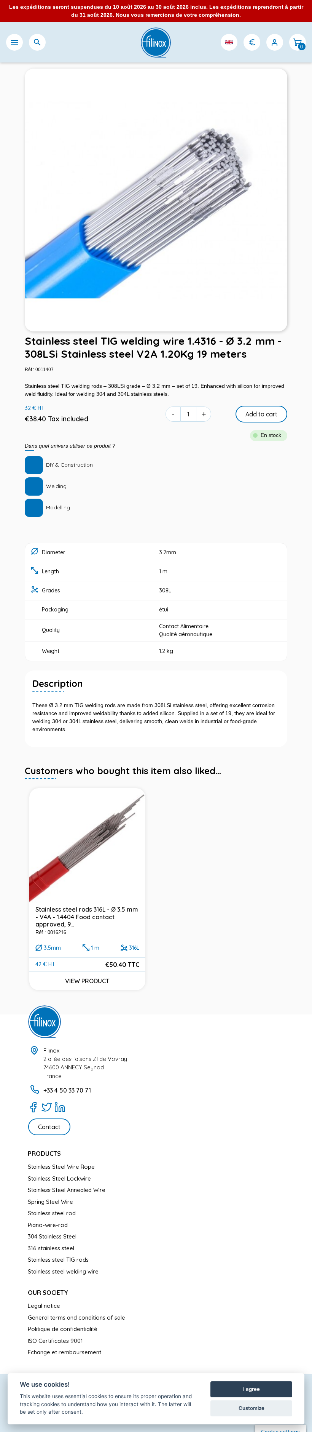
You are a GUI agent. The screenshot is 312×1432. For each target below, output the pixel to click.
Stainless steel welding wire (63, 1271)
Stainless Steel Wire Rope (61, 1166)
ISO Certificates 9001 (55, 1340)
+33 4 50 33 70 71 (67, 1090)
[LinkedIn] (60, 1107)
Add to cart (261, 414)
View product (87, 981)
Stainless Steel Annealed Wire (66, 1190)
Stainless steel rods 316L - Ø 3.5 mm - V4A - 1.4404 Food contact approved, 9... (86, 917)
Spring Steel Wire (50, 1201)
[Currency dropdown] (252, 42)
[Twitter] (46, 1107)
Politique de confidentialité (62, 1329)
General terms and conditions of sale (76, 1317)
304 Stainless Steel (52, 1236)
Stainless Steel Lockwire (59, 1178)
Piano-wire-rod (48, 1225)
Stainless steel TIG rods (58, 1259)
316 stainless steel (51, 1248)
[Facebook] (33, 1107)
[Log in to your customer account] (274, 42)
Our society (48, 1292)
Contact (49, 1127)
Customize (251, 1408)
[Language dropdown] (229, 42)
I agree (251, 1389)
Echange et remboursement (64, 1352)
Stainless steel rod (52, 1213)
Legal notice (44, 1305)
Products (44, 1153)
